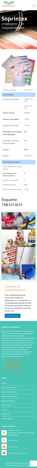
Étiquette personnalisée (15, 360)
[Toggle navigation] (34, 5)
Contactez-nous (12, 316)
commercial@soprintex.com (17, 453)
